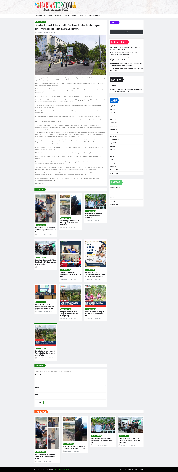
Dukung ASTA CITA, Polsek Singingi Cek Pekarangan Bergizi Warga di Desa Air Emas (94, 314)
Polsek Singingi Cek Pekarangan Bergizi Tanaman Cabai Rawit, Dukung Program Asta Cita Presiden (45, 353)
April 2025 (112, 156)
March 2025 (113, 159)
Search (114, 22)
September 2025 (114, 139)
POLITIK (50, 15)
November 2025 (114, 133)
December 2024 (114, 170)
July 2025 (112, 146)
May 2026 (112, 112)
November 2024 (114, 173)
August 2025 (113, 143)
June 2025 (112, 149)
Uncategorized (114, 204)
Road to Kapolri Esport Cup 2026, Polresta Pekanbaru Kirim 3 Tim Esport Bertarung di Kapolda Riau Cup (45, 262)
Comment (38, 375)
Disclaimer (130, 469)
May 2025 (112, 153)
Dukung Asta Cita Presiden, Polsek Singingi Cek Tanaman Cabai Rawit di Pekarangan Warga (69, 314)
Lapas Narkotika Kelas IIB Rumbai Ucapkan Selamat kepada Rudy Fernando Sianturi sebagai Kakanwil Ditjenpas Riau (95, 274)
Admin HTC (40, 32)
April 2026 (112, 116)
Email (37, 394)
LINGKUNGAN (83, 15)
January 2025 (113, 166)
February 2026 (114, 122)
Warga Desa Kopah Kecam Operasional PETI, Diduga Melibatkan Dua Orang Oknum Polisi (69, 223)
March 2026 (113, 119)
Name (37, 387)
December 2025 (114, 129)
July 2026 (112, 106)
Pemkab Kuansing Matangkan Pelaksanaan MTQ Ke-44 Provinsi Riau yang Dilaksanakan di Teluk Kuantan (44, 306)
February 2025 (114, 163)
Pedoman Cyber (139, 469)
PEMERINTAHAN (40, 15)
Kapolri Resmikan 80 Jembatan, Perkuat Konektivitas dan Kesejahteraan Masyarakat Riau (94, 216)
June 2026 (112, 109)
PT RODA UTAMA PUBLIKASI (62, 469)
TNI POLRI (112, 201)
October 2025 (113, 136)
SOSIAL (67, 15)
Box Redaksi (123, 469)
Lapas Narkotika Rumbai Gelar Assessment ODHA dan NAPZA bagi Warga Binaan (70, 274)
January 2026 (113, 126)
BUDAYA (74, 15)
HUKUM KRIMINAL (94, 15)
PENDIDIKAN (58, 15)
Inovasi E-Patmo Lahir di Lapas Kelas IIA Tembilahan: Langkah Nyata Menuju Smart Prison (45, 230)
